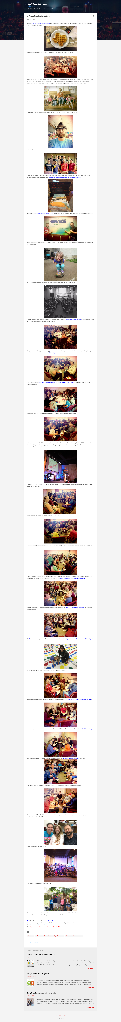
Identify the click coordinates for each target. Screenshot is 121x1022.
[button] (93, 16)
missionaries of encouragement (74, 936)
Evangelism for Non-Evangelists (38, 974)
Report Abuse (60, 1018)
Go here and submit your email (36, 925)
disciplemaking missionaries (55, 936)
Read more (90, 968)
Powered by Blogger (60, 1015)
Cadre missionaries (40, 936)
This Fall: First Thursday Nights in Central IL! (42, 954)
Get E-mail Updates (33, 6)
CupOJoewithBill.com (37, 4)
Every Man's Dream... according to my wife (41, 993)
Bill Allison (30, 936)
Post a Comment (33, 942)
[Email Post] (28, 932)
